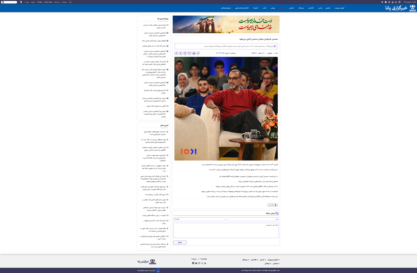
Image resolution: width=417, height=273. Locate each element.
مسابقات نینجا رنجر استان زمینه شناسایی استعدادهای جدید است (153, 245)
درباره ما (194, 259)
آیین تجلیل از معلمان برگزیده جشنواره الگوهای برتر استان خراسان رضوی (154, 148)
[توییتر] (180, 53)
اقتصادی (311, 8)
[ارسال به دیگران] (189, 53)
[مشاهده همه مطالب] (399, 2)
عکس (264, 8)
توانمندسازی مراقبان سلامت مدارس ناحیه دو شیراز (154, 26)
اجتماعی (291, 8)
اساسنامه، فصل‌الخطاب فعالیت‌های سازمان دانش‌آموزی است (155, 133)
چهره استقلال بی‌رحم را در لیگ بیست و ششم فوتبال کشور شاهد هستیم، (153, 141)
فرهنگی (282, 8)
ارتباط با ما (204, 259)
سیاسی (320, 8)
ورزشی (273, 8)
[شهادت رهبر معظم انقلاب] (226, 24)
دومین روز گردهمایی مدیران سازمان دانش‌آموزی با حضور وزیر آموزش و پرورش (154, 114)
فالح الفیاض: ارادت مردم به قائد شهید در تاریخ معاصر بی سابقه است (153, 229)
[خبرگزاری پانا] (387, 8)
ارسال (180, 242)
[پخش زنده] (70, 2)
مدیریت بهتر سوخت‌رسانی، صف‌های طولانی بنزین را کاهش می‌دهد (154, 209)
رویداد (27, 2)
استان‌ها (255, 8)
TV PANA (39, 2)
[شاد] (393, 2)
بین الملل (301, 8)
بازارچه (33, 2)
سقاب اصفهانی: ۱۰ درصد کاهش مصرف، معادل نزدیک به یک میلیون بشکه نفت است (153, 168)
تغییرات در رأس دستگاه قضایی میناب (154, 215)
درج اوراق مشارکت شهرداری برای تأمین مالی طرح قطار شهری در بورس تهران (153, 188)
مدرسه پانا (57, 2)
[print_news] (194, 53)
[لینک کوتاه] (198, 53)
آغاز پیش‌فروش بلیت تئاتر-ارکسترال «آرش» (155, 91)
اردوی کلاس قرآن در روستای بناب (155, 194)
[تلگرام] (382, 2)
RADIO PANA (48, 2)
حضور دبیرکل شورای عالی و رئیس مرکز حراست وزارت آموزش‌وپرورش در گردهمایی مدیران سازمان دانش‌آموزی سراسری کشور (154, 73)
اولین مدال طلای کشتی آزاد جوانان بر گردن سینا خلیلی (154, 201)
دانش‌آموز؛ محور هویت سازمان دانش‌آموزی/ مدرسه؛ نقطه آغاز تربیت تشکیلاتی (154, 158)
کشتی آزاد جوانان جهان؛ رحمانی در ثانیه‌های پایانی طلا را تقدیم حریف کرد (154, 63)
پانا (269, 270)
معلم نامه (64, 2)
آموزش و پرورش (340, 8)
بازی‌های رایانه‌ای (226, 8)
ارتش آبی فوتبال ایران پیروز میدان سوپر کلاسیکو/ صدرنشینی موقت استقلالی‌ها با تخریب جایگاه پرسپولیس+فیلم (153, 179)
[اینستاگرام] (386, 2)
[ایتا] (389, 2)
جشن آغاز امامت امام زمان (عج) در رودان (155, 222)
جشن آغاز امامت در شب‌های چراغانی (154, 46)
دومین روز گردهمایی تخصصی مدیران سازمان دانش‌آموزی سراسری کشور (154, 99)
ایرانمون (328, 8)
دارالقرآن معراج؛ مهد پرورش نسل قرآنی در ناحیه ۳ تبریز (153, 237)
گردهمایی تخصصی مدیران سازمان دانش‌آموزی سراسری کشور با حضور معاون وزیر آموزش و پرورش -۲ (154, 54)
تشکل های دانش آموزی (242, 8)
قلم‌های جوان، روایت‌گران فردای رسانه (154, 41)
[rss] (396, 2)
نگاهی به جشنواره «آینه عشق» (156, 106)
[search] (3, 2)
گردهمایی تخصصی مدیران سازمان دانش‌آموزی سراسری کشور (155, 34)
